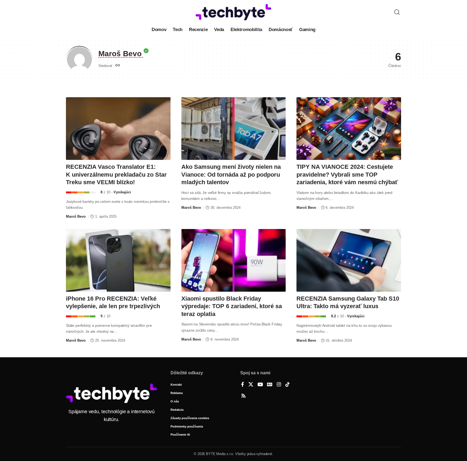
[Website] (118, 66)
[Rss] (243, 396)
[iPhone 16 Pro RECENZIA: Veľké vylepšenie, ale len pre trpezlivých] (118, 260)
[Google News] (269, 385)
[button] (397, 12)
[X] (251, 385)
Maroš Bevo (76, 216)
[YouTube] (260, 385)
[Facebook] (242, 385)
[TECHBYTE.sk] (233, 12)
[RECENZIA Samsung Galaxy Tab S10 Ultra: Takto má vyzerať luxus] (348, 260)
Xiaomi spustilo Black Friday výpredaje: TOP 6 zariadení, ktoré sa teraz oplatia (231, 306)
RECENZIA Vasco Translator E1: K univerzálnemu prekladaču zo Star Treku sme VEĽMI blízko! (116, 174)
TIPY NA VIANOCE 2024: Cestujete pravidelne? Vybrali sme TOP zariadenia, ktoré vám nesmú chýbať (347, 174)
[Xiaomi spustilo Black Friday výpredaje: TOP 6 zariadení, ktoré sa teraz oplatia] (233, 260)
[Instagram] (279, 385)
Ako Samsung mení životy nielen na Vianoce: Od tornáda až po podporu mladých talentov (231, 174)
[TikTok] (288, 385)
